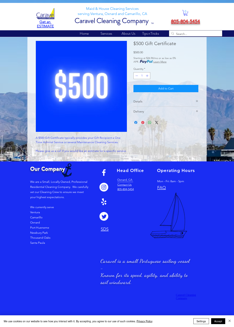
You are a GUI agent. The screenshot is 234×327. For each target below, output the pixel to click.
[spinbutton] (142, 75)
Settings (201, 321)
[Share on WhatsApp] (150, 122)
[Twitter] (103, 216)
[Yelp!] (103, 201)
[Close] (229, 321)
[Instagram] (103, 187)
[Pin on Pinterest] (143, 122)
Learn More (160, 61)
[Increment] (147, 75)
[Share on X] (156, 122)
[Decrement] (136, 75)
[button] (185, 13)
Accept (218, 321)
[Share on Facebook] (136, 122)
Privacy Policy (144, 321)
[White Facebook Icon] (103, 172)
